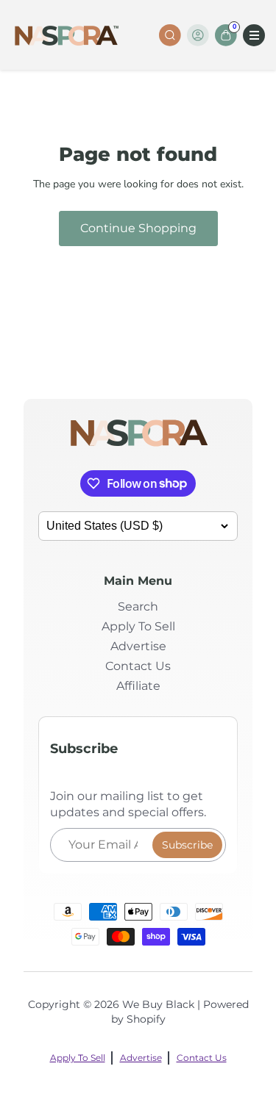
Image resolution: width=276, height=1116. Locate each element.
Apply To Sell (138, 626)
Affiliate (138, 686)
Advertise (138, 646)
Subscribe (187, 845)
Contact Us (138, 666)
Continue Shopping (138, 228)
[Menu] (254, 35)
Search (138, 606)
